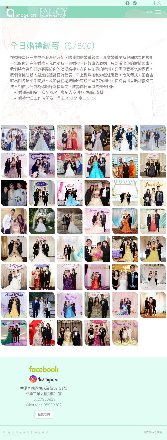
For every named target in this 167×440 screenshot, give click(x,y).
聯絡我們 (44, 414)
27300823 (47, 399)
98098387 (53, 404)
